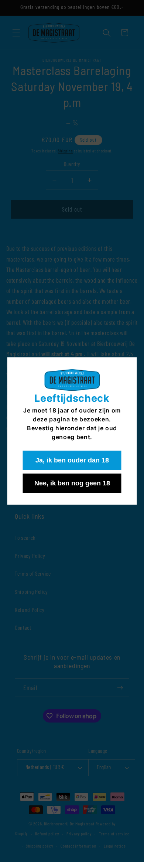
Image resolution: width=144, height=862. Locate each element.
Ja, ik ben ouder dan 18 (72, 460)
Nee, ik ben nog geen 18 (72, 483)
